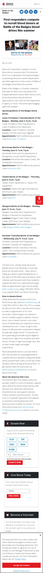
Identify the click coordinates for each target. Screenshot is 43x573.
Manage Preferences (21, 571)
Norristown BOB (14, 168)
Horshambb (12, 256)
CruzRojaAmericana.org (11, 410)
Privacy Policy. (20, 559)
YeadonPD (11, 198)
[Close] (40, 535)
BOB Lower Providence (16, 139)
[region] (21, 553)
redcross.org (27, 407)
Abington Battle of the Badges (19, 227)
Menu (38, 4)
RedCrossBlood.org (10, 289)
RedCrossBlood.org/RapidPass (14, 369)
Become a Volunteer (22, 514)
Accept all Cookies (21, 565)
